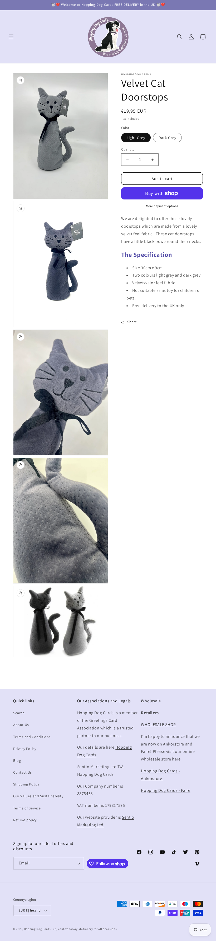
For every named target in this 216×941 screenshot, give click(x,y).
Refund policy (25, 820)
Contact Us (22, 772)
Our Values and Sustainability (38, 796)
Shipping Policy (26, 784)
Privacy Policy (24, 748)
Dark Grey (167, 137)
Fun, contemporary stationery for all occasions (84, 929)
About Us (21, 724)
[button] (11, 37)
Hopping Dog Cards (38, 929)
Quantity (127, 149)
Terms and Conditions (32, 736)
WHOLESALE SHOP (158, 724)
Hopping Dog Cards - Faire (165, 790)
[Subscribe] (78, 863)
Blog (17, 760)
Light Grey (136, 137)
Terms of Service (27, 808)
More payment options (162, 206)
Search (19, 712)
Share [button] (132, 321)
